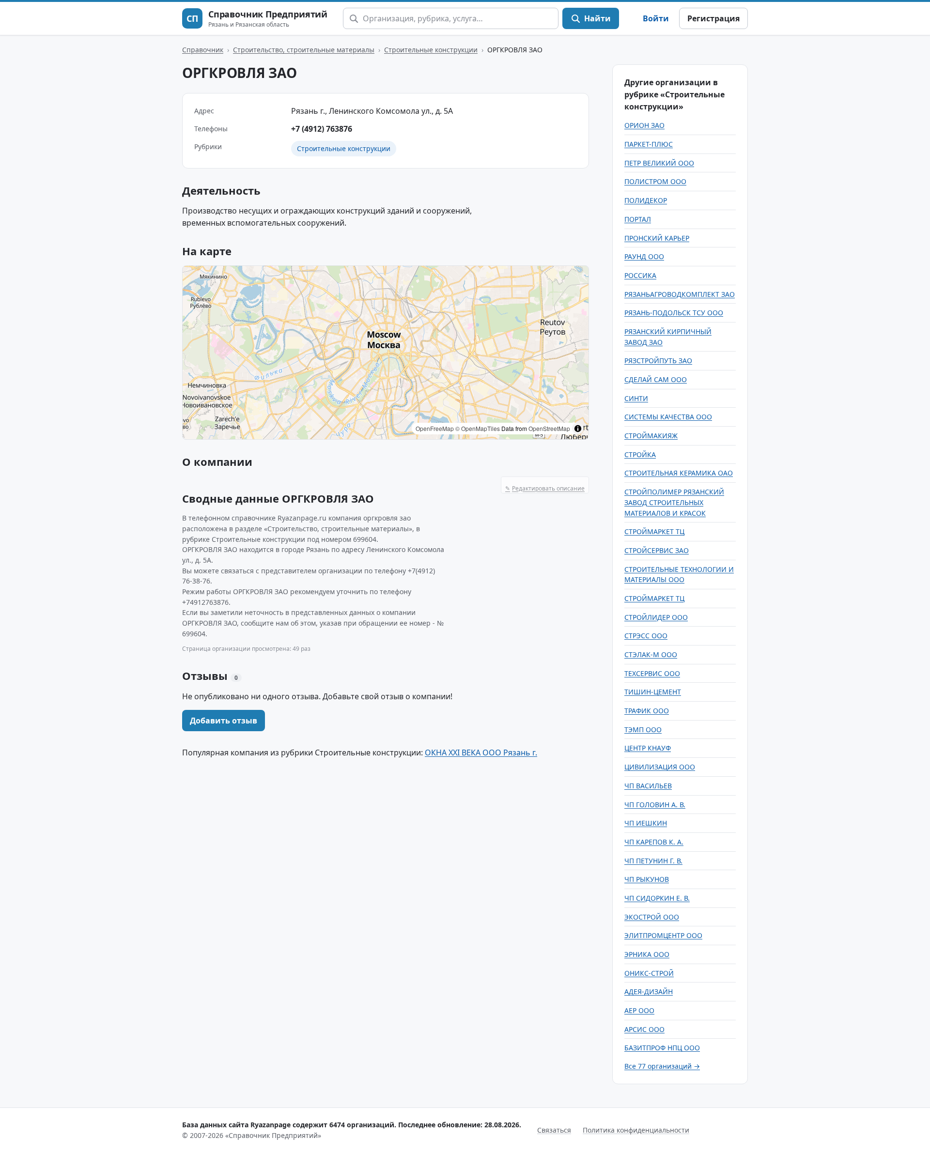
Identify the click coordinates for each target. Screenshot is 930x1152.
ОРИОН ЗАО (644, 125)
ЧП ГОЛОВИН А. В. (654, 804)
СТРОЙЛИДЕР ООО (656, 617)
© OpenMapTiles (477, 428)
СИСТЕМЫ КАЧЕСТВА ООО (668, 416)
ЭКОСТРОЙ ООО (651, 917)
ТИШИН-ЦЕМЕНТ (652, 691)
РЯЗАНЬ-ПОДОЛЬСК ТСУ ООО (673, 312)
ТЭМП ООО (643, 729)
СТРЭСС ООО (645, 635)
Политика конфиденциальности (636, 1130)
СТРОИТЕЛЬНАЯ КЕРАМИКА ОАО (678, 472)
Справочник (202, 49)
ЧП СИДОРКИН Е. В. (657, 898)
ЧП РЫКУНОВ (646, 879)
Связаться (554, 1130)
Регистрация (713, 18)
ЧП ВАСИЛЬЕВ (648, 785)
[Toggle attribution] (578, 428)
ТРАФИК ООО (646, 710)
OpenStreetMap (549, 428)
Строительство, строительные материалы (303, 49)
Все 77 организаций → (662, 1066)
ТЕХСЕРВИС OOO (652, 673)
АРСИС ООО (644, 1029)
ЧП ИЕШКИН (645, 823)
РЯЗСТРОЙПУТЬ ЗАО (658, 360)
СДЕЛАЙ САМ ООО (655, 379)
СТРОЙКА (640, 454)
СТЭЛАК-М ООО (650, 654)
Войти (656, 18)
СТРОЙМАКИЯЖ (651, 435)
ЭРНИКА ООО (646, 954)
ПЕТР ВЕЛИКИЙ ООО (659, 163)
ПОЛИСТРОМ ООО (655, 181)
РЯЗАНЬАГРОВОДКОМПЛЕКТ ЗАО (679, 294)
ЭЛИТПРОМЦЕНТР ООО (663, 935)
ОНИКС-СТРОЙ (649, 973)
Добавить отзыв (223, 720)
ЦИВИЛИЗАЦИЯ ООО (659, 766)
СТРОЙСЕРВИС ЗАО (656, 550)
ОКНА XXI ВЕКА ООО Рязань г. (481, 752)
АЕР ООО (639, 1010)
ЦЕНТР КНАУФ (647, 748)
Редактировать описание (545, 488)
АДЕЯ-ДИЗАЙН (648, 991)
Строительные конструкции (431, 49)
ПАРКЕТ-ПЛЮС (648, 144)
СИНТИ (636, 398)
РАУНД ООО (644, 256)
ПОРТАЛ (637, 219)
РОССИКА (640, 275)
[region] (386, 352)
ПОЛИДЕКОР (645, 200)
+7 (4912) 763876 (321, 128)
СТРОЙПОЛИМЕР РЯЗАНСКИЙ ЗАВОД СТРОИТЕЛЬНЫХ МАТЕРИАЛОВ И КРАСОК (674, 502)
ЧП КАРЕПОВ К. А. (653, 841)
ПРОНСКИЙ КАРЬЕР (656, 238)
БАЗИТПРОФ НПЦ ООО (662, 1047)
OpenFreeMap (435, 428)
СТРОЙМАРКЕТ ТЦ (654, 531)
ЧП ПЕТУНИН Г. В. (653, 860)
